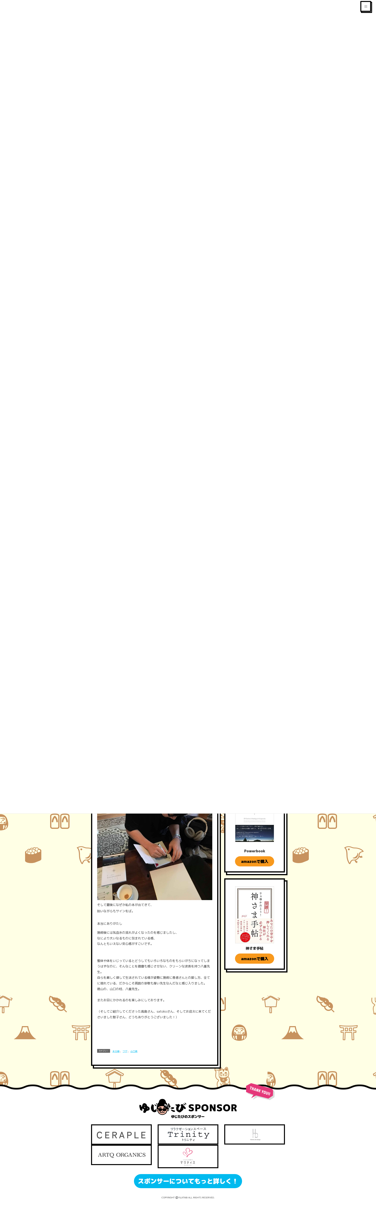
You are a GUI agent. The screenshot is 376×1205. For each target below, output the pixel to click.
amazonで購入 (254, 861)
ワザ (125, 1051)
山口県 (133, 1051)
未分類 (115, 1051)
